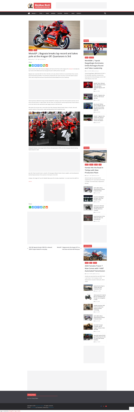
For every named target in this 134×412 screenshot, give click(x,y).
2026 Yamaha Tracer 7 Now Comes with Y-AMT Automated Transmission (95, 268)
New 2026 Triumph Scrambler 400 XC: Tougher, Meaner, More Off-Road (99, 327)
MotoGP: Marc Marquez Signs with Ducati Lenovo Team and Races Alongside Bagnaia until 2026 (99, 86)
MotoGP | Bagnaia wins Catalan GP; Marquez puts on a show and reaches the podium (99, 118)
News (47, 13)
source (30, 181)
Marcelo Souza (96, 71)
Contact (79, 13)
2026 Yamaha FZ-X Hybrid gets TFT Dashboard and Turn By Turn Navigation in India (100, 297)
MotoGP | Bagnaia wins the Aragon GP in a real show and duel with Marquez (68, 248)
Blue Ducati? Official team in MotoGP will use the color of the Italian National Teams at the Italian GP (99, 107)
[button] (36, 13)
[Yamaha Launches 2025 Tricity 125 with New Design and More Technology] (88, 309)
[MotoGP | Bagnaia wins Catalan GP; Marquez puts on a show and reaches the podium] (88, 119)
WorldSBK (91, 57)
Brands (34, 13)
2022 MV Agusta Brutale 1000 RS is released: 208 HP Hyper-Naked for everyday (40, 248)
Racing (66, 13)
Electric (60, 13)
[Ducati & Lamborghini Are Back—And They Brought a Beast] (88, 199)
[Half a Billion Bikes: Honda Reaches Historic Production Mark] (88, 190)
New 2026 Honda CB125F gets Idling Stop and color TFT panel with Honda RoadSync (100, 337)
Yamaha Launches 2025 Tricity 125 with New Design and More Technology (99, 308)
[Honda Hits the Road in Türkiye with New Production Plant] (95, 156)
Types (40, 13)
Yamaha (95, 262)
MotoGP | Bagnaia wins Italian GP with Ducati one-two (99, 97)
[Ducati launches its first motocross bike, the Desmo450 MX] (88, 219)
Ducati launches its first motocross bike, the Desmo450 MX (99, 218)
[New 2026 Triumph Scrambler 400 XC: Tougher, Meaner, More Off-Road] (88, 328)
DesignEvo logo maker (14, 411)
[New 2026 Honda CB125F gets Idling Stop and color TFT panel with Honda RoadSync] (88, 338)
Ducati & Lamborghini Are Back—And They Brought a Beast (99, 198)
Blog (73, 13)
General (53, 13)
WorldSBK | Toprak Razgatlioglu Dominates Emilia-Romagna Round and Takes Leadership (94, 64)
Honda (96, 164)
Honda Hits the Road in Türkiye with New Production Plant (94, 170)
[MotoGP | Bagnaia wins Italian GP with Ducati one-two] (88, 98)
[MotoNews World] (29, 13)
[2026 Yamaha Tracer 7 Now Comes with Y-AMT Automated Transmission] (95, 254)
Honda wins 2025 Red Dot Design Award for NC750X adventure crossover (99, 208)
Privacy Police (35, 398)
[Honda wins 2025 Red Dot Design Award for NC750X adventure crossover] (88, 209)
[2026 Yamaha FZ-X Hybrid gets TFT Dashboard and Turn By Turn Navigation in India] (88, 298)
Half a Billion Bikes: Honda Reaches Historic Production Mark (99, 189)
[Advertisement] (81, 5)
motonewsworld (42, 59)
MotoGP (30, 50)
